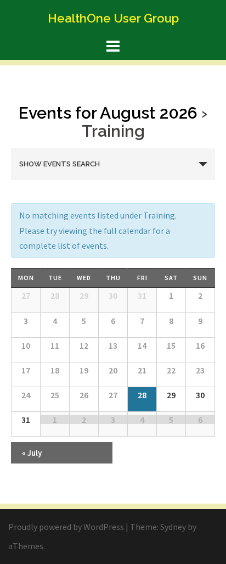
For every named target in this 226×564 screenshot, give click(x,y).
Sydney (173, 526)
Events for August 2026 (108, 112)
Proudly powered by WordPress (66, 526)
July (32, 453)
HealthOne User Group (113, 18)
